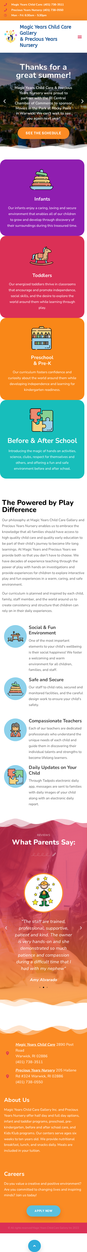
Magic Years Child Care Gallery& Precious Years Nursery (45, 36)
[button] (79, 36)
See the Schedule (43, 133)
